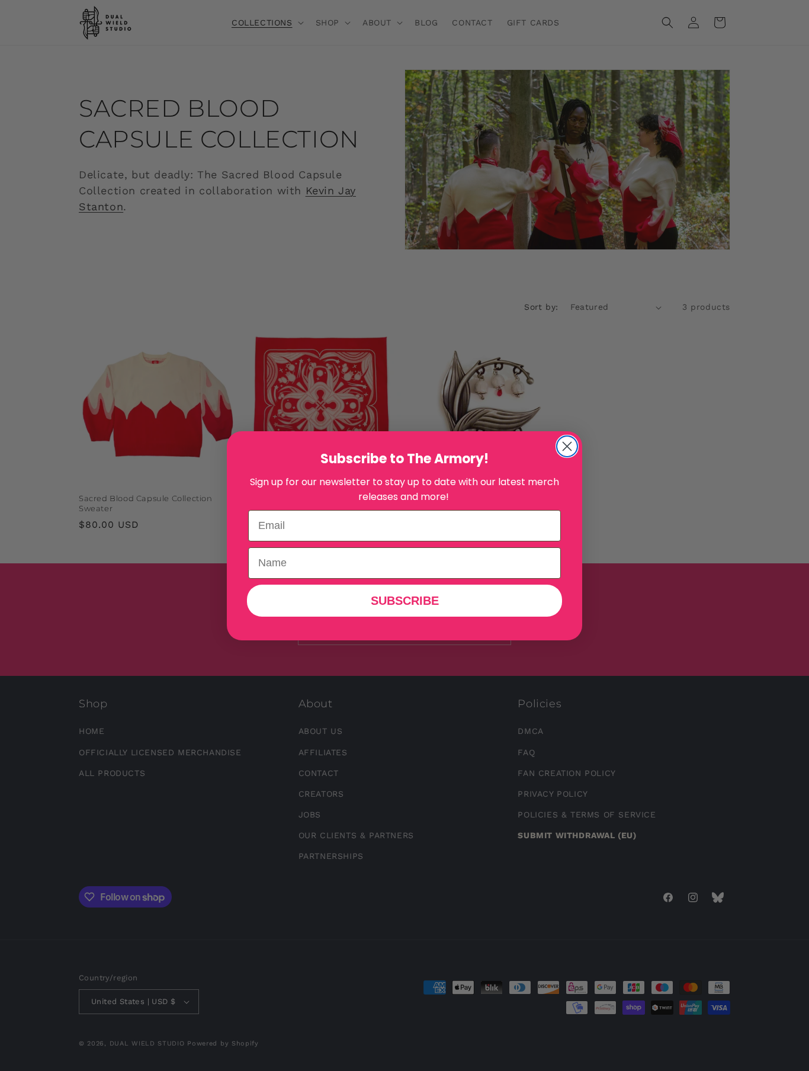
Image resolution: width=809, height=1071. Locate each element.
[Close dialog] (567, 446)
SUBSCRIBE (405, 600)
